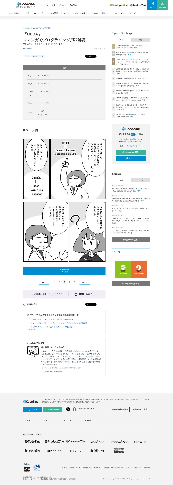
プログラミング (38, 56)
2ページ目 (45, 83)
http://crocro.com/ (79, 351)
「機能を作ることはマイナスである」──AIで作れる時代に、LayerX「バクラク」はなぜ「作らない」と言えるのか (133, 61)
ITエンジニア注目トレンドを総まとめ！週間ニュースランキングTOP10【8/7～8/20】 (131, 231)
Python (95, 13)
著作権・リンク (74, 467)
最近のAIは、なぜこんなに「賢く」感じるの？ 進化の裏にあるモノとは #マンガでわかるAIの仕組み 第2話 (132, 107)
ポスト (91, 56)
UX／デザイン (120, 13)
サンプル (44, 114)
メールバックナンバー (132, 145)
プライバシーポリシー (133, 467)
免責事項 (97, 467)
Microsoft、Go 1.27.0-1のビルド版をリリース (131, 78)
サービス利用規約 (117, 467)
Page (31, 75)
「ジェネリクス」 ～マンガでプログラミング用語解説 (51, 326)
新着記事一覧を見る (131, 239)
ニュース (44, 5)
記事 (53, 5)
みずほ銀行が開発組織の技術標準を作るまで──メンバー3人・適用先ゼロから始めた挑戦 (130, 189)
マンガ (133, 13)
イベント (62, 5)
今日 (121, 40)
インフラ (65, 13)
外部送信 (147, 467)
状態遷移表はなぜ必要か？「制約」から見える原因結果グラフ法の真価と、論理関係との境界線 (132, 70)
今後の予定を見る (132, 283)
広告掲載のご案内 (140, 409)
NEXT (84, 282)
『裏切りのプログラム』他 (62, 361)
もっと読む (31, 329)
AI (35, 13)
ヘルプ (64, 467)
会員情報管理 (87, 467)
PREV (44, 282)
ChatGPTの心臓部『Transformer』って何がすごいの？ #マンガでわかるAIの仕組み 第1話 (132, 99)
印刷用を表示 (32, 304)
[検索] (28, 13)
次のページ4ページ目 (64, 270)
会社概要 (106, 467)
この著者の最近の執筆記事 (52, 371)
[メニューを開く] (10, 5)
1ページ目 (45, 75)
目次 (64, 67)
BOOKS (73, 5)
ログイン (132, 158)
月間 (140, 40)
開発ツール (106, 13)
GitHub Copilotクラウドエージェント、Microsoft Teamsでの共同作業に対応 (132, 84)
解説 (42, 111)
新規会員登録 (131, 152)
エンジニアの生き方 (80, 13)
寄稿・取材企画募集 (120, 409)
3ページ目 (45, 91)
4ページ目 (45, 103)
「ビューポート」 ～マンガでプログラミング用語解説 (51, 319)
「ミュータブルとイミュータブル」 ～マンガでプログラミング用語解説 (58, 323)
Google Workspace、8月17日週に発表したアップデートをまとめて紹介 (132, 46)
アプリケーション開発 (48, 13)
